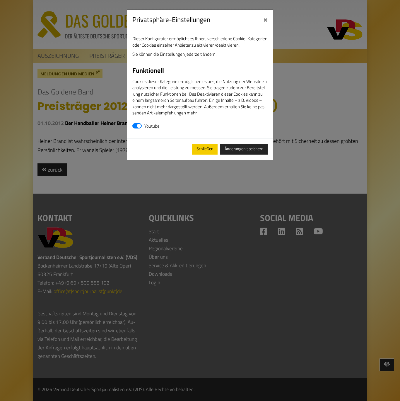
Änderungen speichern (244, 148)
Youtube (152, 126)
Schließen (204, 148)
